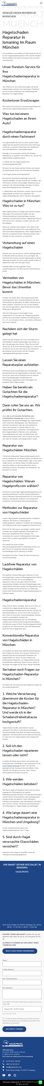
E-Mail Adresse (8, 969)
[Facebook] (9, 1075)
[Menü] (41, 3)
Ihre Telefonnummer (9, 979)
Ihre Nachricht (7, 988)
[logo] (9, 3)
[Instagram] (15, 1075)
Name (5, 960)
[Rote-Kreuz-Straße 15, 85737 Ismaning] (4, 1070)
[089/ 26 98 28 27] (4, 1064)
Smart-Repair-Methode (10, 766)
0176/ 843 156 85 (13, 1061)
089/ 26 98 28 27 (13, 1064)
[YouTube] (3, 1075)
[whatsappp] (40, 1082)
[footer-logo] (12, 1043)
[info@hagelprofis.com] (4, 1067)
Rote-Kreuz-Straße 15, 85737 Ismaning (20, 1070)
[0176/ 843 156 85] (4, 1061)
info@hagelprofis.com (14, 1067)
